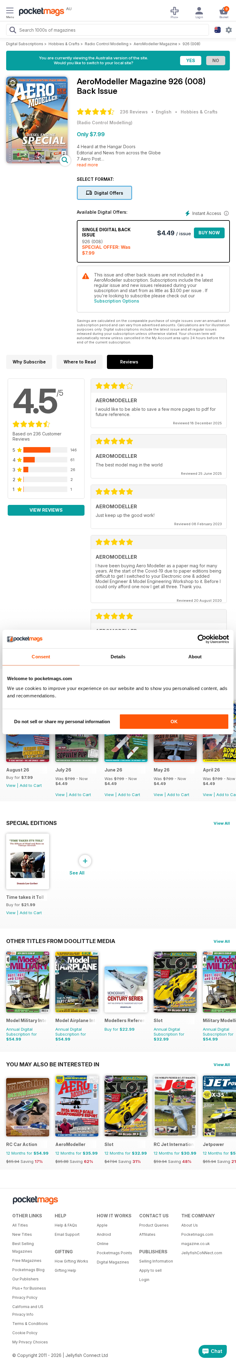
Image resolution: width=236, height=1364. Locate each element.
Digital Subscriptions (24, 44)
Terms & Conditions (30, 1323)
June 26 (113, 769)
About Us (189, 1225)
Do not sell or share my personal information (62, 721)
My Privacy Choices (30, 1342)
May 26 (162, 769)
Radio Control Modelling (106, 44)
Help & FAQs (66, 1225)
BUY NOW (209, 232)
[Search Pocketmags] (13, 31)
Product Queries (154, 1225)
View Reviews (46, 510)
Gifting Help (65, 1270)
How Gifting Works (71, 1261)
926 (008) (191, 44)
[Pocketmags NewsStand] (39, 12)
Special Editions (31, 823)
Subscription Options (116, 300)
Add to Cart (31, 785)
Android (104, 1234)
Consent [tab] (41, 656)
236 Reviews (134, 111)
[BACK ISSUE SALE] (76, 760)
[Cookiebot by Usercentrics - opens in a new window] (202, 639)
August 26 (17, 769)
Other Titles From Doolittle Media (60, 941)
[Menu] (10, 11)
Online (102, 1243)
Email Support (67, 1234)
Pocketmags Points (114, 1253)
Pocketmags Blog (28, 1269)
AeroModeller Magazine (155, 44)
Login (144, 1279)
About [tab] (195, 656)
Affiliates (147, 1234)
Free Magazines (26, 1260)
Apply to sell (150, 1270)
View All (222, 823)
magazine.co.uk (195, 1243)
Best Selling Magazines (23, 1247)
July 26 (63, 769)
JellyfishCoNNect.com (200, 1253)
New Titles (22, 1234)
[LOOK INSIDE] (37, 161)
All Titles (20, 1225)
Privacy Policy (24, 1297)
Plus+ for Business (29, 1288)
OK (174, 721)
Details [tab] (118, 656)
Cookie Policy (24, 1332)
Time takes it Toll (25, 897)
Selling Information (156, 1261)
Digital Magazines (113, 1262)
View (11, 785)
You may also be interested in (52, 1064)
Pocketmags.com (197, 1234)
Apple (102, 1225)
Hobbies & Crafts (64, 44)
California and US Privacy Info (27, 1310)
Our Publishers (25, 1279)
